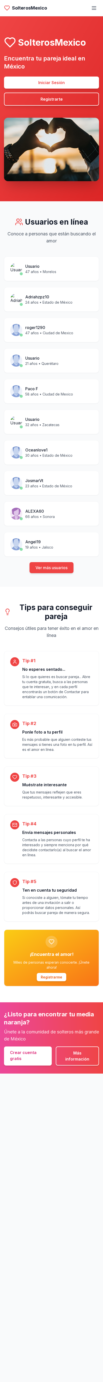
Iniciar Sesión (51, 82)
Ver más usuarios (52, 567)
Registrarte (51, 99)
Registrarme (51, 977)
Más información (77, 1056)
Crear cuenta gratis (23, 1055)
